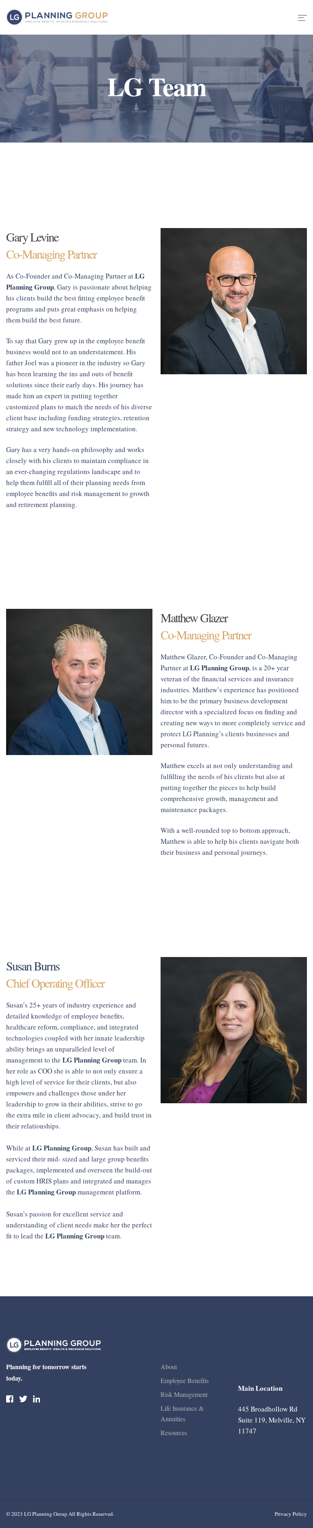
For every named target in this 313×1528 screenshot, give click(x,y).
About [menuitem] (169, 1366)
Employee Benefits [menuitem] (185, 1380)
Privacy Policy (291, 1513)
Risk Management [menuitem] (184, 1394)
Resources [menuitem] (174, 1432)
